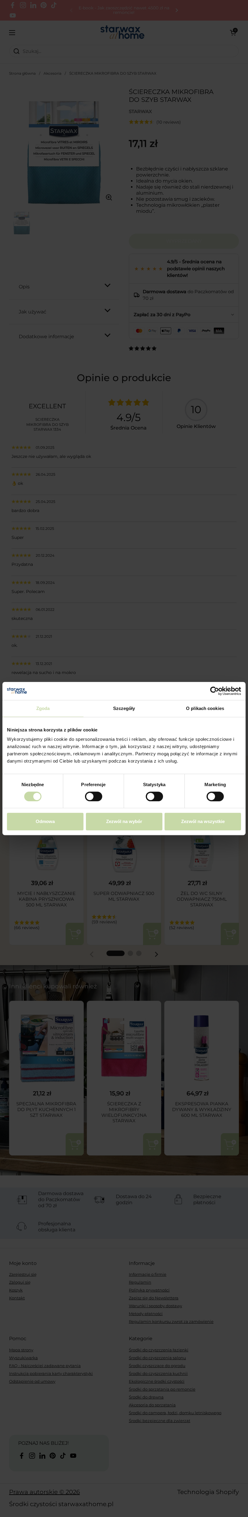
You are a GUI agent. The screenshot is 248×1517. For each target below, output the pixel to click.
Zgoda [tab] (43, 708)
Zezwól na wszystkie (203, 821)
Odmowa (45, 821)
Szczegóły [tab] (124, 708)
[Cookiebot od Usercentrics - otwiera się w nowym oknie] (214, 690)
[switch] (93, 796)
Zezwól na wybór (124, 821)
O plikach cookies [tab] (205, 708)
